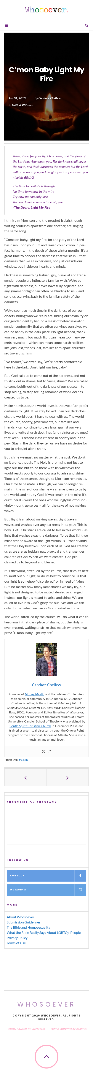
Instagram (18, 889)
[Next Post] (67, 777)
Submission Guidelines (23, 922)
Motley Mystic (34, 694)
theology (23, 759)
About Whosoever (20, 917)
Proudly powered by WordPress (26, 1029)
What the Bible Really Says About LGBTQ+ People (44, 932)
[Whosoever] (46, 9)
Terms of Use (16, 943)
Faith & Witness (22, 105)
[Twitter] (43, 751)
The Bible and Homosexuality (28, 927)
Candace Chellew (49, 98)
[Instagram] (49, 751)
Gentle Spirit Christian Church (30, 726)
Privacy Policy (17, 938)
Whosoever (46, 1004)
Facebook (17, 875)
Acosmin (81, 1029)
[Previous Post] (25, 777)
